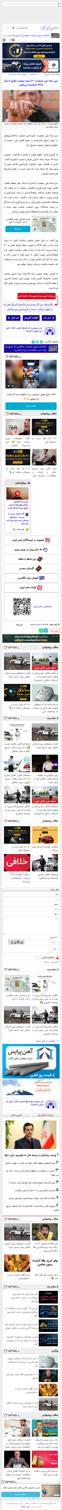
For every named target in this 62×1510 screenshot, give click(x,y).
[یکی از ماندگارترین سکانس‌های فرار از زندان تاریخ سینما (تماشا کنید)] (17, 493)
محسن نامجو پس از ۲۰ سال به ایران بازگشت (35, 1190)
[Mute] (13, 386)
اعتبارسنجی (55, 962)
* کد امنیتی (54, 937)
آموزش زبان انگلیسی (28, 578)
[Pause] (8, 386)
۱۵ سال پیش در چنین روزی (28, 550)
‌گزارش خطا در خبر (55, 631)
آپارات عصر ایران (28, 588)
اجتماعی (46, 74)
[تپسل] (6, 356)
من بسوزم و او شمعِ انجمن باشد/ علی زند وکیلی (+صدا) (24, 330)
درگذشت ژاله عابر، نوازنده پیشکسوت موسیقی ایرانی (32, 1198)
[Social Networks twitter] (37, 342)
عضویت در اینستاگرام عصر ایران (28, 540)
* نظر (56, 914)
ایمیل (56, 904)
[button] (10, 39)
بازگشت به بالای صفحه (45, 1041)
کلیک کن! (31, 406)
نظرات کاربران (31, 318)
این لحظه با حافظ (27, 559)
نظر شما (55, 890)
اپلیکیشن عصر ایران (42, 606)
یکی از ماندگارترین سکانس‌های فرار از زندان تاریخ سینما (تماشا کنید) (18, 505)
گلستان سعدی (26, 569)
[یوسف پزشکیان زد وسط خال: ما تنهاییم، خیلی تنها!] (31, 1135)
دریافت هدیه (20, 1494)
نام (57, 894)
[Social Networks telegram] (33, 342)
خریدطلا (17, 229)
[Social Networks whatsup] (41, 342)
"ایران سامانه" (25, 1506)
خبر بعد (47, 318)
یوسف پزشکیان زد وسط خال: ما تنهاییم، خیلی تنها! (30, 1155)
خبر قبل (15, 318)
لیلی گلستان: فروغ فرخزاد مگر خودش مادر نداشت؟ (32, 1182)
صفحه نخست (55, 74)
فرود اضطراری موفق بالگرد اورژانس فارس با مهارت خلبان (30, 1163)
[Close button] (59, 1481)
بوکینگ (46, 962)
